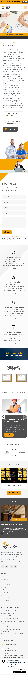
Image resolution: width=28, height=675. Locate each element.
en (4, 1)
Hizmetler (6, 579)
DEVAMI (15, 269)
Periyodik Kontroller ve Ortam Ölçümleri (12, 630)
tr (1, 1)
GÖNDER (7, 232)
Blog (4, 587)
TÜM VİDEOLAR (14, 492)
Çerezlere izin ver (19, 672)
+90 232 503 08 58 (10, 645)
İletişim (5, 590)
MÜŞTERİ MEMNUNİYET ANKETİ (13, 1)
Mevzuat (5, 592)
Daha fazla (11, 667)
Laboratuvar (6, 582)
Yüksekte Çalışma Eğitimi (10, 616)
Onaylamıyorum (20, 669)
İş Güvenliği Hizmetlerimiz (11, 610)
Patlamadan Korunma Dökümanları (13, 621)
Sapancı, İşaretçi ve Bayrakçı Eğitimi (14, 633)
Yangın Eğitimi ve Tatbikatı (11, 618)
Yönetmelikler (7, 598)
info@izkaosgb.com (11, 650)
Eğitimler (6, 600)
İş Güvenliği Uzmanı (9, 613)
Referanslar (6, 584)
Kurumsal (6, 576)
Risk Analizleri (7, 624)
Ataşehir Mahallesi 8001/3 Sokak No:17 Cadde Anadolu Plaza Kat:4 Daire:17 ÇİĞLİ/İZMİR (14, 657)
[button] (3, 416)
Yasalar (5, 595)
